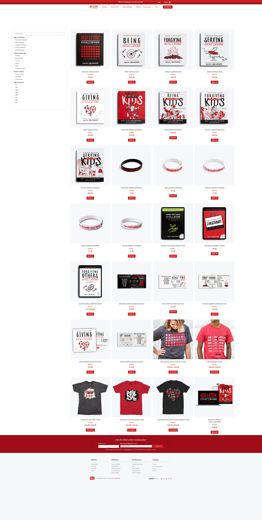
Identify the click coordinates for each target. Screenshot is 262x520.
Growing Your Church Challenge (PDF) (173, 245)
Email (101, 443)
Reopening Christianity (116, 468)
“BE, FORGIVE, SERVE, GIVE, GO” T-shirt (173, 361)
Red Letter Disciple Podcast (137, 464)
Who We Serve (114, 7)
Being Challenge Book (132, 71)
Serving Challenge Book (214, 71)
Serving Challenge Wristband (131, 245)
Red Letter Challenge (116, 464)
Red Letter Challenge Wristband (132, 187)
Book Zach (154, 468)
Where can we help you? (128, 443)
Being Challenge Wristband (173, 187)
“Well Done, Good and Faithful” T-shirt (131, 419)
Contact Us (154, 470)
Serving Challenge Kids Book (90, 187)
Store (156, 7)
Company (154, 464)
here (149, 449)
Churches (93, 470)
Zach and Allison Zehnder (157, 466)
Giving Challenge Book (90, 129)
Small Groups (93, 468)
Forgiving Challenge (116, 470)
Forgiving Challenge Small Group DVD (214, 303)
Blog (133, 466)
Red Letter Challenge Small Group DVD (131, 303)
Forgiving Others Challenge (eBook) (90, 303)
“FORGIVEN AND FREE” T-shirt (90, 419)
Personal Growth (94, 464)
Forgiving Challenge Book (173, 71)
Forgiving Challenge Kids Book (214, 129)
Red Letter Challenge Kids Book (132, 129)
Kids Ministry (93, 466)
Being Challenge (115, 466)
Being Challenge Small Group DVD (173, 303)
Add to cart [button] (90, 82)
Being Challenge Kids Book (173, 129)
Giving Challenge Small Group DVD (90, 361)
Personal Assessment (136, 470)
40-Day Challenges (127, 7)
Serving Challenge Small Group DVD (131, 361)
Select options (173, 372)
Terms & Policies (127, 449)
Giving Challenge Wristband (90, 245)
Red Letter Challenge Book (90, 71)
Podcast (138, 7)
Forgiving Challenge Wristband (214, 187)
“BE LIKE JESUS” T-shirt (214, 361)
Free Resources (147, 7)
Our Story (104, 7)
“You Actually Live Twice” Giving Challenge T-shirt (173, 419)
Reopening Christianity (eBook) (215, 245)
